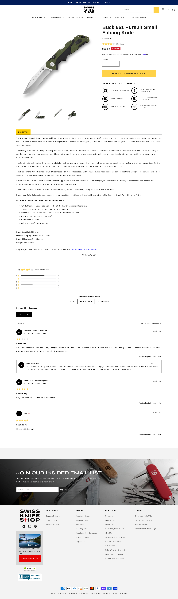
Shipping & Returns (53, 516)
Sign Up (63, 489)
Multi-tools (80, 524)
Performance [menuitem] (86, 301)
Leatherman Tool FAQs (143, 520)
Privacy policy (83, 593)
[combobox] (139, 10)
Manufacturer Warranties (114, 558)
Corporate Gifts (82, 541)
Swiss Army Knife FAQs (143, 516)
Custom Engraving (82, 537)
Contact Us (109, 524)
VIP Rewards (110, 546)
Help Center (109, 520)
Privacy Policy (51, 520)
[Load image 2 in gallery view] (40, 114)
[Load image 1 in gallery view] (24, 114)
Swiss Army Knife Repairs (114, 529)
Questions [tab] (33, 308)
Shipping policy (107, 593)
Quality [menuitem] (72, 301)
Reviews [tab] (21, 308)
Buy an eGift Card (30, 558)
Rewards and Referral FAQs (145, 529)
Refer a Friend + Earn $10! (115, 550)
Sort (141, 323)
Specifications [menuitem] (102, 301)
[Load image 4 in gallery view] (72, 114)
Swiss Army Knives (83, 516)
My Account (109, 516)
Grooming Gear (81, 529)
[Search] (156, 10)
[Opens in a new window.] (29, 569)
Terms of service (95, 593)
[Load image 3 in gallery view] (56, 114)
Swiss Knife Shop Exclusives (86, 533)
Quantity (105, 59)
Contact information (121, 593)
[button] (173, 9)
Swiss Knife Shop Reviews (115, 537)
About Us (108, 533)
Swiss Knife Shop (61, 593)
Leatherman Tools (82, 520)
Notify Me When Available (129, 73)
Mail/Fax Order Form (113, 541)
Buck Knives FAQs (141, 524)
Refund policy (73, 593)
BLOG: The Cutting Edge (114, 554)
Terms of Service (52, 524)
